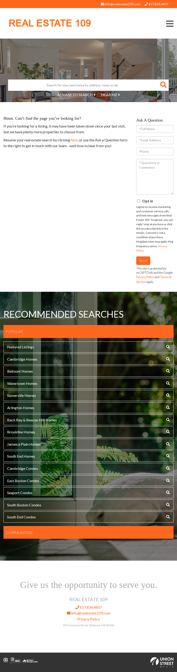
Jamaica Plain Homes (24, 444)
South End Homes (21, 456)
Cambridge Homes (22, 359)
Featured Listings (20, 347)
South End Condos (21, 517)
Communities (19, 532)
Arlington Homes (20, 407)
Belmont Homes (20, 371)
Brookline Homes (21, 432)
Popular (14, 331)
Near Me (109, 94)
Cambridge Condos (22, 468)
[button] (163, 85)
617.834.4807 (158, 4)
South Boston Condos (24, 505)
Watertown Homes (22, 383)
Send (143, 260)
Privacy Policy (145, 277)
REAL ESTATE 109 (50, 23)
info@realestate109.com (122, 4)
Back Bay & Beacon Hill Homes (32, 420)
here (74, 140)
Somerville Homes (21, 395)
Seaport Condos (19, 492)
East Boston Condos (23, 480)
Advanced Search (75, 94)
